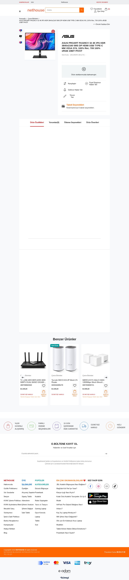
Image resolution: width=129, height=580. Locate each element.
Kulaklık (38, 497)
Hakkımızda (8, 484)
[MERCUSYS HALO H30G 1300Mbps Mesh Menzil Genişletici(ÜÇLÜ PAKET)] (95, 358)
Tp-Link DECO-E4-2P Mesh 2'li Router (64, 381)
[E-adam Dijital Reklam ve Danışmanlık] (64, 571)
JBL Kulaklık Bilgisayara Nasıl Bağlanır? (71, 484)
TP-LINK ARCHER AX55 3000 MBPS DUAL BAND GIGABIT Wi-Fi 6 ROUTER (32, 381)
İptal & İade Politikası (12, 517)
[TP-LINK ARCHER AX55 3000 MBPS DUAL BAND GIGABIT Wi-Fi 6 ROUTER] (33, 358)
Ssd (36, 525)
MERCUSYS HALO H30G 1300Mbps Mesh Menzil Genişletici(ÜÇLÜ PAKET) (93, 381)
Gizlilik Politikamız (10, 488)
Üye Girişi (100, 11)
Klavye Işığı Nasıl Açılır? (65, 492)
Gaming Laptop (40, 509)
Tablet (37, 521)
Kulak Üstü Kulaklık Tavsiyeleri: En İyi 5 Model (71, 499)
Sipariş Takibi (27, 497)
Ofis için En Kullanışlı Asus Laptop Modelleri (69, 523)
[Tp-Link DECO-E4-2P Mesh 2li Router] (64, 358)
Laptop (37, 517)
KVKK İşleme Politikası (12, 501)
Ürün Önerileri (92, 122)
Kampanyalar (8, 525)
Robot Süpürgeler (41, 501)
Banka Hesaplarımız (11, 521)
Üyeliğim (25, 488)
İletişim (6, 497)
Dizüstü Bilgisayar (41, 488)
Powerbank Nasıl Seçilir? (65, 533)
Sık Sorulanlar (9, 492)
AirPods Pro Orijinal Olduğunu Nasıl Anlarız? (69, 507)
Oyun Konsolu (40, 513)
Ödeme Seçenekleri (72, 122)
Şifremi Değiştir (27, 509)
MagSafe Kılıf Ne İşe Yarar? (66, 488)
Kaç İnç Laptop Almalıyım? (66, 513)
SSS (32, 2)
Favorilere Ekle (43, 386)
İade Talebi (26, 513)
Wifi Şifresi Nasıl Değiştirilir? (66, 517)
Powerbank (39, 492)
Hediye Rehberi (9, 529)
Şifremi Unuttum (28, 505)
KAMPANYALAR (24, 2)
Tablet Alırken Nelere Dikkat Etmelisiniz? (71, 529)
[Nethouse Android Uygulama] (98, 496)
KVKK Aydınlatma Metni (13, 505)
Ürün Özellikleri (37, 122)
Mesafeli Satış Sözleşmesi (9, 511)
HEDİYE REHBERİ (102, 2)
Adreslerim (26, 501)
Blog (5, 533)
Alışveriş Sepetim (28, 492)
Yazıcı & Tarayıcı (41, 505)
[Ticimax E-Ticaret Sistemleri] (64, 578)
